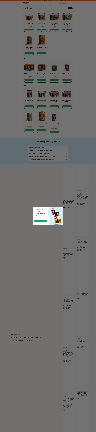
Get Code (40, 220)
